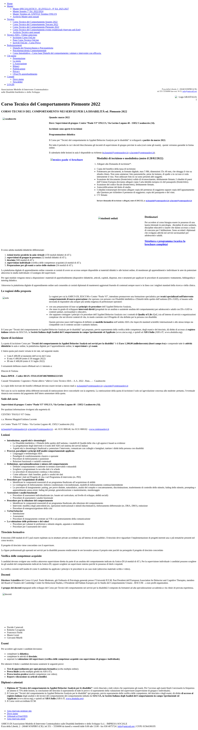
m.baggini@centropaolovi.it (115, 152)
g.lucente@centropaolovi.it (141, 152)
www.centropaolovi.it (99, 429)
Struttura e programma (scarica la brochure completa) (165, 243)
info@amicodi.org (189, 91)
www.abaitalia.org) (74, 698)
